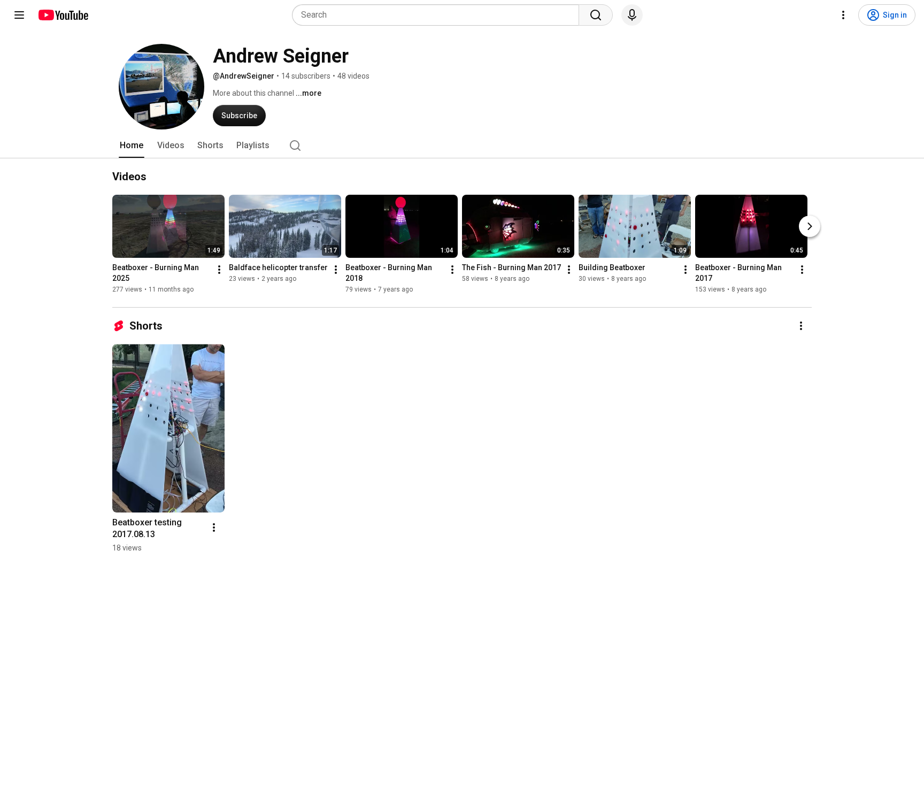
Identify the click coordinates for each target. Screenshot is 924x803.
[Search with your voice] (632, 15)
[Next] (809, 226)
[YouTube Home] (63, 15)
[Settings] (843, 15)
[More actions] (219, 269)
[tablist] (462, 145)
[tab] (131, 145)
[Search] (596, 15)
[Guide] (19, 15)
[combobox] (438, 15)
